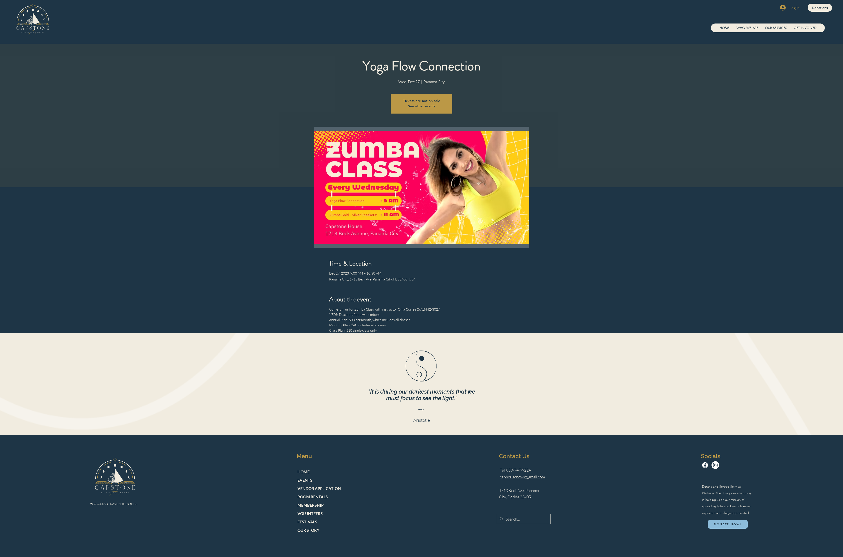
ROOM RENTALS (312, 496)
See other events (421, 106)
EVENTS (304, 480)
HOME (303, 471)
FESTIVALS (307, 521)
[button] (747, 28)
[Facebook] (705, 465)
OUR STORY (308, 530)
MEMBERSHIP (310, 505)
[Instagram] (715, 465)
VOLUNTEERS (310, 513)
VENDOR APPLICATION (319, 488)
